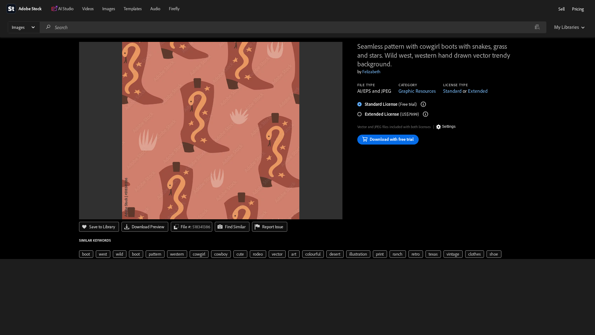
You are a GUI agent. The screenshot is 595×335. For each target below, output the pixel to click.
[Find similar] (537, 27)
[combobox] (292, 27)
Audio (155, 8)
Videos (88, 8)
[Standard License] (423, 104)
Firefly (174, 8)
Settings (449, 126)
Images (108, 8)
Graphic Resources (417, 91)
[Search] (48, 27)
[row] (86, 254)
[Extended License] (425, 114)
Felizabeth (371, 71)
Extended (477, 91)
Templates (133, 8)
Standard (452, 91)
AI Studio (65, 8)
